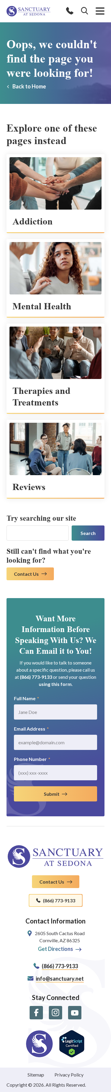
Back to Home (29, 86)
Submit (51, 794)
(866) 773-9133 (36, 677)
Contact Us (26, 574)
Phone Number (32, 759)
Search (88, 533)
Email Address (31, 728)
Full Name (26, 698)
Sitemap (36, 1074)
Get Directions (55, 949)
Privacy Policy (68, 1074)
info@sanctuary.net (60, 978)
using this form (55, 684)
